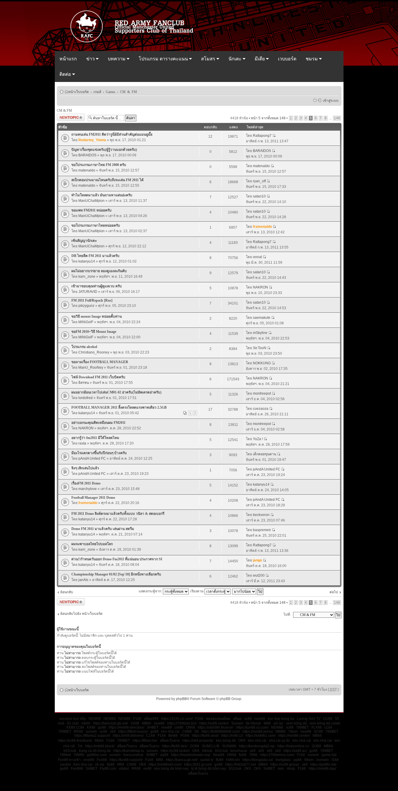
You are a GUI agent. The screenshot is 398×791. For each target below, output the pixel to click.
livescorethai (133, 755)
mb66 (85, 723)
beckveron (261, 515)
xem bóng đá (296, 723)
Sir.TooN (259, 348)
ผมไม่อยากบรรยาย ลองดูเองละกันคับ (99, 271)
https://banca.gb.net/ (182, 760)
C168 (150, 736)
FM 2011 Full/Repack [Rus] (91, 300)
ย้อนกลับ (66, 592)
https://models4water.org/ (190, 755)
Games (110, 91)
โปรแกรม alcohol (84, 347)
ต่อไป (334, 592)
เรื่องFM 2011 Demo (86, 483)
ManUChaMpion (91, 201)
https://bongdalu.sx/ (257, 760)
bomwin (322, 760)
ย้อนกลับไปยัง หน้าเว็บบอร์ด (81, 614)
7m (80, 746)
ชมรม (312, 58)
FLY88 (316, 727)
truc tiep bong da (281, 719)
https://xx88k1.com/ (261, 736)
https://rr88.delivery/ (128, 736)
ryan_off (259, 181)
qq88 (164, 755)
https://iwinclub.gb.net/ (110, 723)
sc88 (248, 719)
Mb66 (99, 740)
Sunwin (237, 723)
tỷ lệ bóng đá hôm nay (208, 768)
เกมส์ (97, 91)
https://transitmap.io (128, 751)
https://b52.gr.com (198, 764)
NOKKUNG (262, 363)
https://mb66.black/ (100, 746)
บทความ (117, 58)
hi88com (233, 760)
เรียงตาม (197, 591)
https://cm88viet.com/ (165, 764)
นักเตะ (235, 58)
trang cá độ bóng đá (95, 751)
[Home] (134, 42)
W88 (159, 760)
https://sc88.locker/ (175, 751)
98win (309, 760)
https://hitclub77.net (240, 764)
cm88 (179, 727)
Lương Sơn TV (308, 719)
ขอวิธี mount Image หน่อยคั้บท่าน (96, 316)
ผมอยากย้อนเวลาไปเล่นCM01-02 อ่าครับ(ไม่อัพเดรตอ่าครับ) (116, 392)
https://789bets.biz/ (182, 723)
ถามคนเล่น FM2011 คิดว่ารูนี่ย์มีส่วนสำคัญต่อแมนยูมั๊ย (111, 134)
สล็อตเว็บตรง (170, 740)
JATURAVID (87, 292)
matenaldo (86, 170)
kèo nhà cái (257, 740)
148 (337, 118)
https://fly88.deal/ (205, 736)
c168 (328, 727)
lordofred (85, 398)
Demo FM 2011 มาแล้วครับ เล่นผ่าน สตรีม (102, 529)
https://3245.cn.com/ (177, 719)
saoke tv (206, 760)
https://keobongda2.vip (257, 746)
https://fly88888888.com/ (220, 731)
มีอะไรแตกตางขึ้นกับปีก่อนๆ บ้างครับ (99, 453)
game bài (329, 755)
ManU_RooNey (90, 367)
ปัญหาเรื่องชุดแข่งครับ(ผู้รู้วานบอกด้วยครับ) (104, 150)
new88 (259, 719)
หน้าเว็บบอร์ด (78, 91)
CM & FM (128, 91)
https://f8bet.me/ (145, 740)
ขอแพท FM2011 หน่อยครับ (91, 210)
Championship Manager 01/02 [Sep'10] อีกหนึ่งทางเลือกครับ (116, 574)
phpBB (181, 699)
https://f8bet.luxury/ (133, 731)
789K (253, 755)
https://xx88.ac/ (295, 751)
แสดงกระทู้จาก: (151, 591)
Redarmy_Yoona (92, 140)
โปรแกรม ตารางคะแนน (164, 58)
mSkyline (260, 333)
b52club (70, 751)
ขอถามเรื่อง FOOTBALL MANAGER (99, 362)
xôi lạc (278, 723)
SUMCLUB (210, 746)
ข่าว (91, 58)
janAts (83, 580)
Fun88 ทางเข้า (69, 760)
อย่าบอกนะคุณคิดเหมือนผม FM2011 (98, 423)
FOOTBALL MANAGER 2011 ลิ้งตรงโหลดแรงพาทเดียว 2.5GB (119, 407)
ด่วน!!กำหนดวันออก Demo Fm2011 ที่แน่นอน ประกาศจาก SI (116, 559)
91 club (73, 723)
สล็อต (237, 719)
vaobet (65, 764)
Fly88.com (108, 768)
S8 (196, 731)
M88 (267, 723)
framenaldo (262, 227)
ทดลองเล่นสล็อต (218, 719)
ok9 (113, 731)
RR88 (78, 731)
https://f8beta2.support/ (92, 736)
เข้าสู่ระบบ (330, 100)
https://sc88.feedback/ (75, 740)
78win (293, 731)
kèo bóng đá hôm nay (171, 768)
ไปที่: (287, 614)
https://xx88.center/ (214, 723)
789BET (302, 727)
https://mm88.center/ (294, 736)
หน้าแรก (68, 58)
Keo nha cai (82, 764)
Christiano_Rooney (93, 352)
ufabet (124, 768)
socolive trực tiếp (72, 719)
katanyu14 (86, 261)
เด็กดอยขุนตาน (264, 454)
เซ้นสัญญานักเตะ (84, 241)
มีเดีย (260, 58)
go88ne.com (97, 755)
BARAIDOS (87, 155)
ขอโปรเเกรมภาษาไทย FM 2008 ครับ (98, 165)
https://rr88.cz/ (232, 736)
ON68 (190, 727)
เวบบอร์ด (287, 58)
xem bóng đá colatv (324, 723)
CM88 (187, 731)
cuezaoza (260, 409)
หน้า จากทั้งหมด (268, 118)
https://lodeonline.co (293, 746)
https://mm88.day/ (322, 768)
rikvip (291, 768)
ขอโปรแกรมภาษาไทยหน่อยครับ (95, 225)
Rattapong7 (262, 136)
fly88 (242, 755)
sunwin (91, 731)
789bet (65, 755)
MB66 (146, 723)
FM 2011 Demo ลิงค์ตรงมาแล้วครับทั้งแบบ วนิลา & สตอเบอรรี (117, 514)
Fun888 (77, 768)
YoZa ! (258, 439)
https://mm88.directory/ (126, 727)
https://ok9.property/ (197, 740)
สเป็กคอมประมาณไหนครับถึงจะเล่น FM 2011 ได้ (107, 180)
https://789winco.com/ (277, 755)
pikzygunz (86, 306)
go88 (102, 727)
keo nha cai (170, 731)
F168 (137, 719)
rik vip (99, 764)
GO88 (194, 746)
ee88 (147, 768)
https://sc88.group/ (284, 764)
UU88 (327, 719)
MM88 (281, 731)
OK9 (241, 740)
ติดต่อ (65, 74)
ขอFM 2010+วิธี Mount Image (93, 332)
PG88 (184, 736)
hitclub (207, 751)
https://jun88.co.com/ (252, 727)
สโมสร (208, 58)
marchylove (87, 489)
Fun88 (102, 760)
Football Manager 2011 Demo (93, 498)
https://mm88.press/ (257, 731)
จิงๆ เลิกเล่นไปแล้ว (85, 468)
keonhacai (238, 751)
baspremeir (262, 530)
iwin (281, 768)
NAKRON (260, 287)
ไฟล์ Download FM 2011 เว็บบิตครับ (98, 377)
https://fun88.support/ (126, 760)
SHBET (153, 727)
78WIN (78, 755)
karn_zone (86, 276)
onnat (257, 257)
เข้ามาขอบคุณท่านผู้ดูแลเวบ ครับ (96, 286)
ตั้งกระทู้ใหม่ (66, 117)
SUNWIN (229, 746)
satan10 (259, 196)
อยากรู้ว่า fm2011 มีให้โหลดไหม (95, 438)
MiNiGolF (85, 322)
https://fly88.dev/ (174, 746)
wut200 (259, 575)
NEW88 (95, 719)
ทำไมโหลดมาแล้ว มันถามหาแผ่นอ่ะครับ (101, 195)
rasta (82, 443)
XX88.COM (75, 727)
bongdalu (283, 760)
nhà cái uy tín (279, 740)
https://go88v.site (323, 764)
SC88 (318, 731)
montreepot (262, 393)
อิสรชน (83, 383)
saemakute (261, 318)
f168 (335, 760)
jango (257, 560)
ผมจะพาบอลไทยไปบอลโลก (92, 544)
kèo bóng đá (226, 740)
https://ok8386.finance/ (215, 727)
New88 (218, 755)
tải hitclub (253, 723)
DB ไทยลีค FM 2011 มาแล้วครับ (95, 256)
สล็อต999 (151, 719)
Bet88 (173, 736)
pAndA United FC (92, 458)
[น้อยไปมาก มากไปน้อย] (248, 591)
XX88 (135, 723)
